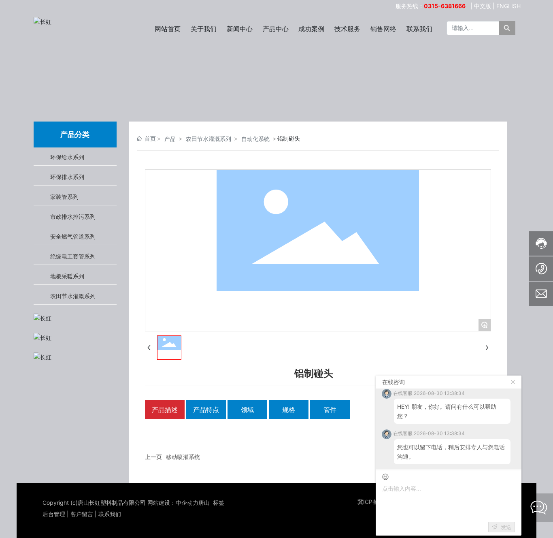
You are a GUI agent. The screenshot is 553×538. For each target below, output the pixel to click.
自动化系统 (255, 138)
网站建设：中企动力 (172, 502)
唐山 (204, 502)
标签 (218, 502)
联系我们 (109, 513)
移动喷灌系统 (183, 456)
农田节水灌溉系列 (208, 138)
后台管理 (54, 513)
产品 (170, 138)
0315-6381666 (445, 5)
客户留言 (81, 513)
